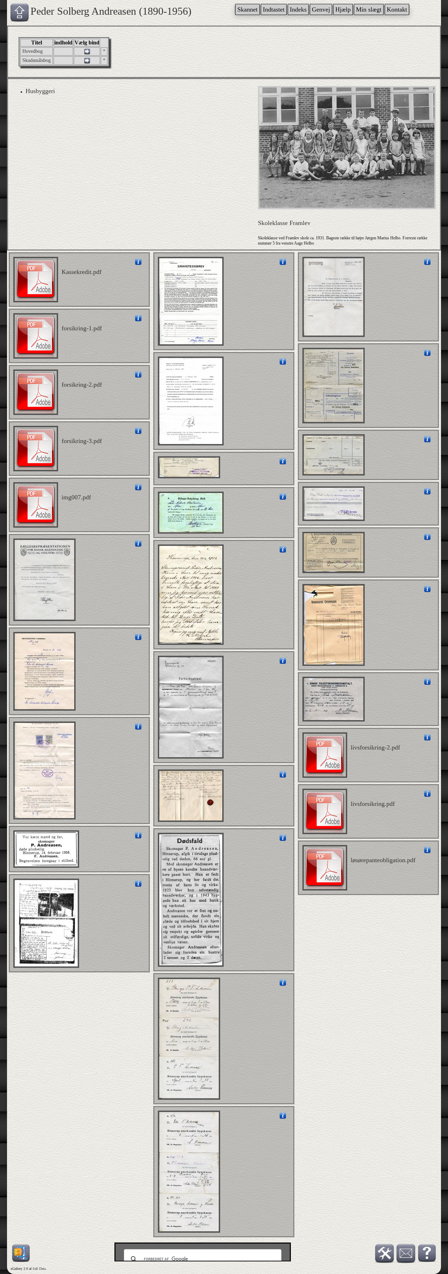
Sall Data (39, 1269)
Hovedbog (32, 51)
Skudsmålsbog (36, 60)
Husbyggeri (40, 90)
